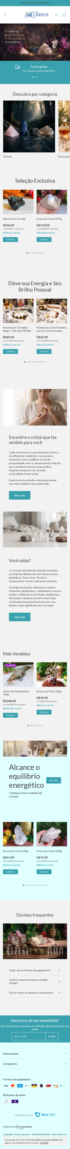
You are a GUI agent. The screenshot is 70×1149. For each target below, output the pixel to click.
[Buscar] (57, 15)
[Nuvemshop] (17, 1129)
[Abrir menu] (5, 15)
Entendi (44, 1143)
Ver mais (19, 495)
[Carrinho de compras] (64, 15)
